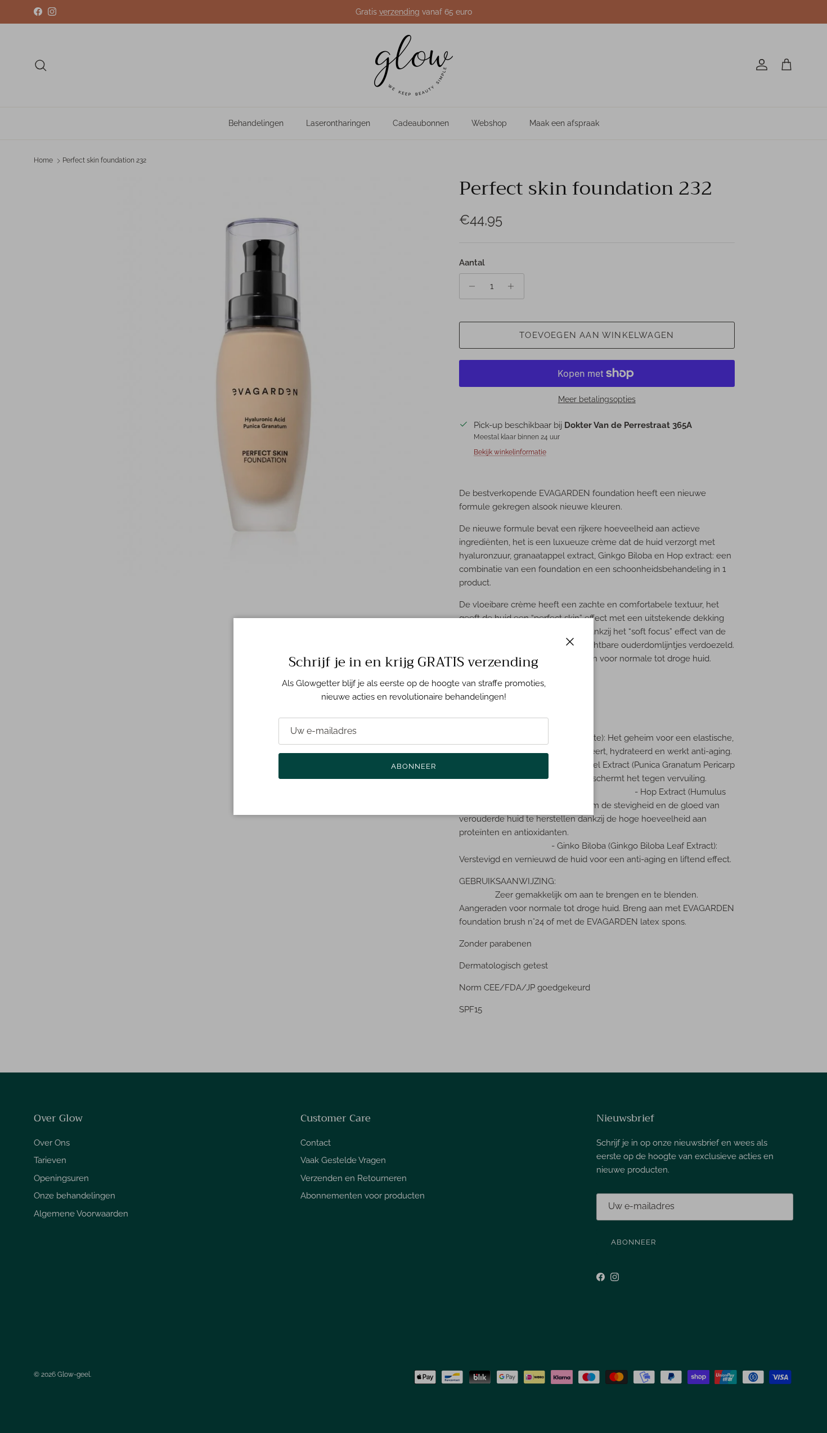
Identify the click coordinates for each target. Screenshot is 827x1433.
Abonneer (413, 766)
